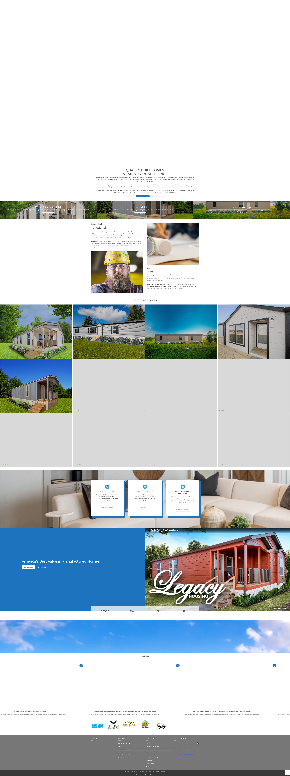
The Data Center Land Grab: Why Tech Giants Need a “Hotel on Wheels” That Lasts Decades (150, 617)
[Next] (282, 34)
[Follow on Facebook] (192, 3)
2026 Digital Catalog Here (154, 546)
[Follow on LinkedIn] (198, 3)
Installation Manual (152, 663)
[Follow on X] (196, 3)
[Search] (103, 3)
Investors (162, 3)
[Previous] (7, 34)
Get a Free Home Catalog (126, 660)
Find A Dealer (146, 3)
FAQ (150, 676)
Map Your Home (134, 3)
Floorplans (115, 3)
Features (124, 3)
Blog (168, 3)
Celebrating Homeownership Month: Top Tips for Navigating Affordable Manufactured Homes (53, 617)
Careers (148, 654)
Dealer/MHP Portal (123, 654)
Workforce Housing (124, 663)
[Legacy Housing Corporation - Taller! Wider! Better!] (95, 3)
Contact (174, 3)
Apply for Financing (124, 648)
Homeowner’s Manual (152, 660)
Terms (148, 671)
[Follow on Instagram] (194, 3)
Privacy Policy (150, 668)
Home (108, 3)
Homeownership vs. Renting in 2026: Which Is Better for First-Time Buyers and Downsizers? (246, 617)
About (155, 3)
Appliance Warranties (152, 651)
